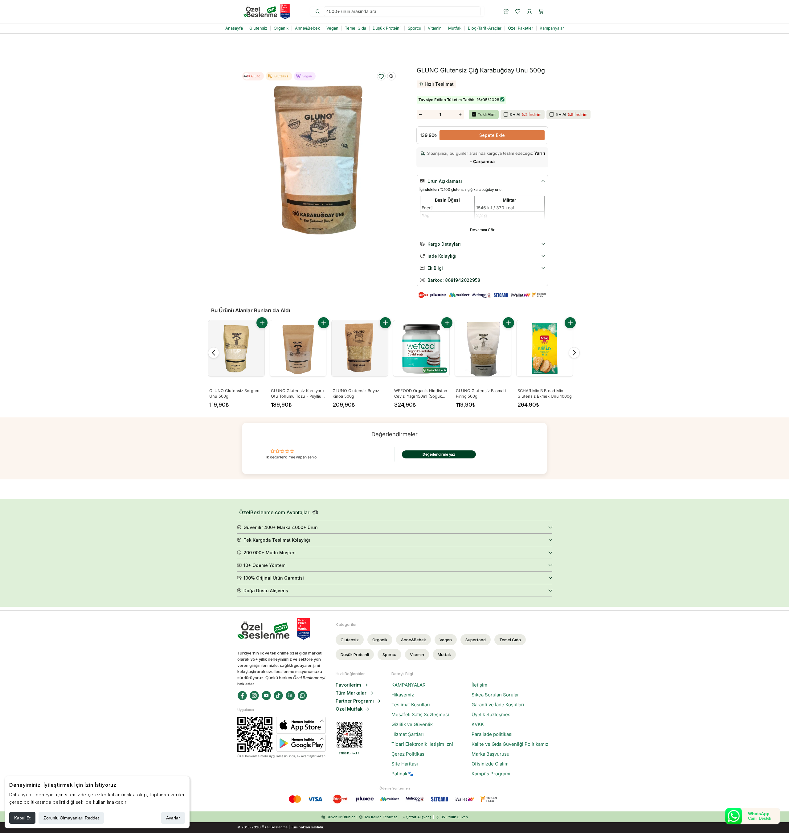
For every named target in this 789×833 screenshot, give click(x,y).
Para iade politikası (492, 734)
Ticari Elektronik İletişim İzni (422, 744)
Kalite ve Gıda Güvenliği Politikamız (510, 744)
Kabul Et (22, 817)
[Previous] (213, 352)
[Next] (574, 352)
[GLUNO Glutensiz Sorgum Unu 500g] (236, 348)
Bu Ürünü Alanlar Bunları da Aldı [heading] (250, 310)
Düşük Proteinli (355, 654)
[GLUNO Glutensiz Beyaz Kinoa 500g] (360, 348)
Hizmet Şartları (407, 734)
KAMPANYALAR (408, 685)
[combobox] (402, 11)
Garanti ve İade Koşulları (498, 705)
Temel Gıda (510, 639)
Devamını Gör (482, 230)
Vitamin (417, 654)
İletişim (479, 685)
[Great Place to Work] (285, 11)
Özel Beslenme (275, 827)
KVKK (478, 724)
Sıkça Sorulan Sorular (495, 695)
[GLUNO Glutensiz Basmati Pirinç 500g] (483, 348)
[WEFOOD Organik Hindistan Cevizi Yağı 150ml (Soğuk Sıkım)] (421, 348)
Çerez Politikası (408, 754)
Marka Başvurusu (490, 754)
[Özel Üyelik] (506, 11)
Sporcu (389, 654)
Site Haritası (404, 764)
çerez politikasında (30, 802)
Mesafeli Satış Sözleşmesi (420, 714)
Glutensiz (350, 639)
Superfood (475, 639)
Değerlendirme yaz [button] (439, 454)
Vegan (445, 639)
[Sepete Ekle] (262, 322)
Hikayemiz (402, 695)
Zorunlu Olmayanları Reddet (71, 817)
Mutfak (444, 654)
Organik (379, 639)
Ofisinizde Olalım (490, 764)
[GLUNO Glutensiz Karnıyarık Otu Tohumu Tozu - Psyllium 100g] (298, 348)
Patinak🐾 (402, 774)
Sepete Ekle (492, 135)
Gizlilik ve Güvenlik (412, 724)
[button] (541, 11)
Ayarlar (173, 817)
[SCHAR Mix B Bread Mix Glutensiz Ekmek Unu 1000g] (545, 348)
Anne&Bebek (413, 639)
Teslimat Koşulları (410, 705)
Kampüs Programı (491, 774)
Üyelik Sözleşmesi (492, 714)
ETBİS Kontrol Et (349, 753)
